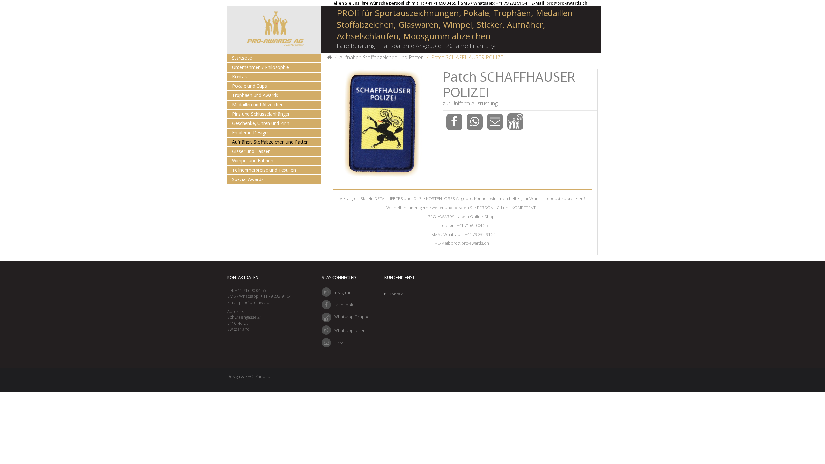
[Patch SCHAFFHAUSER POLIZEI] (381, 123)
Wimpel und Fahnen (252, 161)
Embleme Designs (251, 133)
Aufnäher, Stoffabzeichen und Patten (270, 142)
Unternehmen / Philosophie (260, 67)
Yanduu (263, 376)
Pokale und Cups (249, 86)
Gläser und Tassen (251, 151)
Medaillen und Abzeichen (258, 105)
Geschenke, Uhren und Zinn (260, 123)
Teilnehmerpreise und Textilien (264, 170)
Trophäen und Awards (255, 95)
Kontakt (240, 76)
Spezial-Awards (248, 179)
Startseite (242, 58)
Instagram (343, 292)
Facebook (343, 305)
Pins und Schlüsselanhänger (261, 114)
